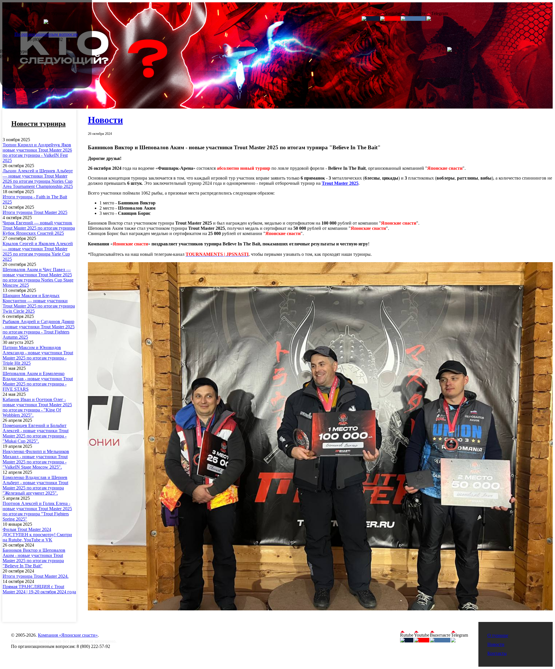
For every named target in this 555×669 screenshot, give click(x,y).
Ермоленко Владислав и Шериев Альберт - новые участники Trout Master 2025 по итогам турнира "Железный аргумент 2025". (35, 485)
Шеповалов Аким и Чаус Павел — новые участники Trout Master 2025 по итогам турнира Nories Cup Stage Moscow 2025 (38, 277)
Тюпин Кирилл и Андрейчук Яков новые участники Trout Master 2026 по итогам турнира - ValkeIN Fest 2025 (37, 152)
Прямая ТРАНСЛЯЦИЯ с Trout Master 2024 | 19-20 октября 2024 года (39, 589)
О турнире (497, 635)
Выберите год (13, 56)
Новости (105, 120)
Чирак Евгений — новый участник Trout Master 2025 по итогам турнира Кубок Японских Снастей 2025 (39, 228)
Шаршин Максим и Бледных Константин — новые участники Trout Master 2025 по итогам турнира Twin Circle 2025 (39, 303)
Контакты (497, 653)
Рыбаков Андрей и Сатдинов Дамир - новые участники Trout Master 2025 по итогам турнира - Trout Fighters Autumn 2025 (39, 329)
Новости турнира (38, 123)
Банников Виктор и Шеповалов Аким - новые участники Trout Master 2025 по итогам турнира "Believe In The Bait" (34, 558)
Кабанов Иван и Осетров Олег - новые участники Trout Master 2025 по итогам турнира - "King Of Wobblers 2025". (37, 407)
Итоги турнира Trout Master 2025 (35, 212)
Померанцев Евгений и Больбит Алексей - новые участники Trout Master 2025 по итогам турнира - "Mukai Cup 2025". (36, 433)
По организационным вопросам (46, 34)
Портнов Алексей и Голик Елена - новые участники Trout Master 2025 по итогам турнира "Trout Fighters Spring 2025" (37, 511)
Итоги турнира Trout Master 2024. (36, 576)
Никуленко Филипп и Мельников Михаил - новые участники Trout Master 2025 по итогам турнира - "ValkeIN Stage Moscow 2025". (36, 459)
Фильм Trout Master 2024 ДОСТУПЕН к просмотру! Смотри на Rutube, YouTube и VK (37, 534)
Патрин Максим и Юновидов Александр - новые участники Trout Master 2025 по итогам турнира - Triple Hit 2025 (38, 355)
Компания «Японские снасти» (68, 635)
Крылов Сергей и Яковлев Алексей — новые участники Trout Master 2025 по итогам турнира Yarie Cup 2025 (38, 251)
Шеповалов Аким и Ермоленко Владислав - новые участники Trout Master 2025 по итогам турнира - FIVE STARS (38, 381)
